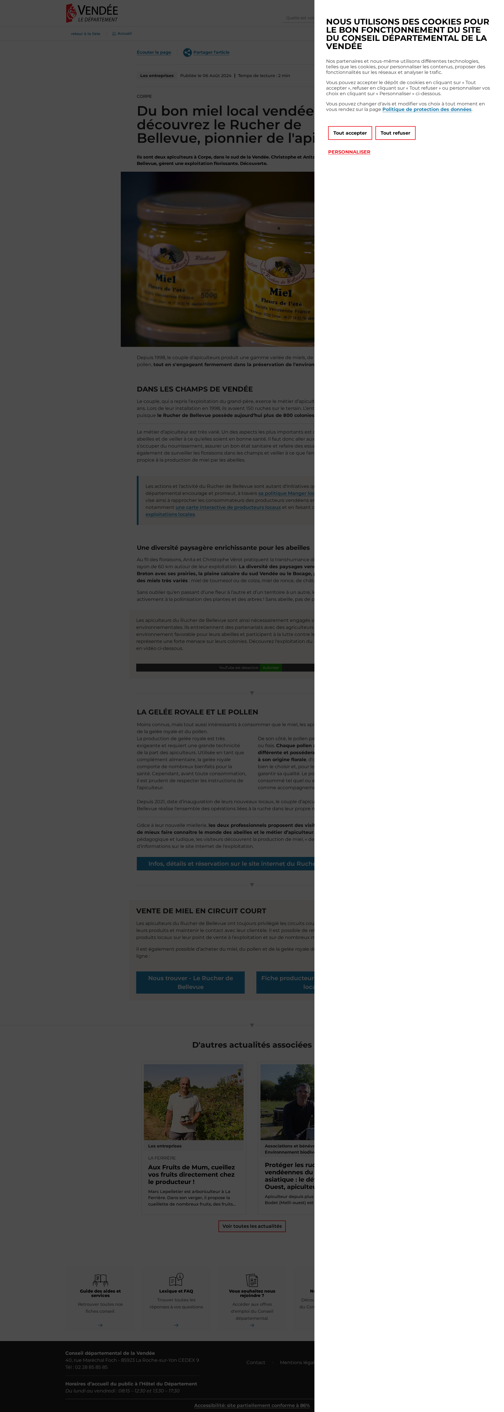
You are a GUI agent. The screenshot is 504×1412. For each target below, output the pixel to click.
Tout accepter (350, 133)
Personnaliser (349, 152)
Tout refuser (395, 133)
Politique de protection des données (427, 109)
